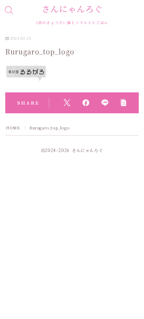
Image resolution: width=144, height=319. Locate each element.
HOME (13, 127)
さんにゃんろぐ (72, 8)
